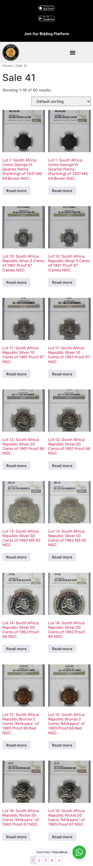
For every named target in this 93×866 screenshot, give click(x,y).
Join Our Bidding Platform (46, 34)
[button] (72, 52)
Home (7, 66)
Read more (16, 190)
